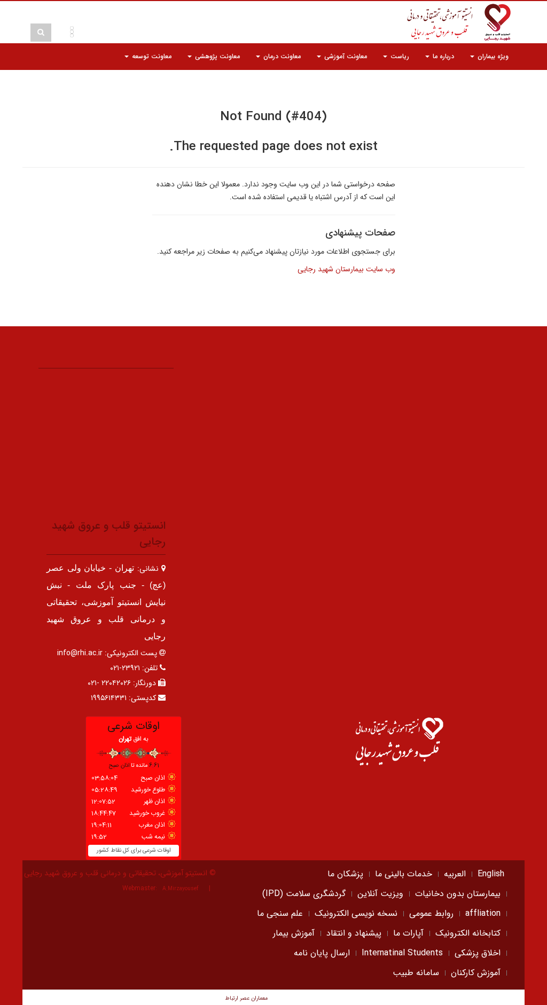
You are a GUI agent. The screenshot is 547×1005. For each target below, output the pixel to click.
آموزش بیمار (294, 933)
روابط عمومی (431, 913)
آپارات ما (408, 933)
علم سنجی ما (280, 913)
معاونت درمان (281, 56)
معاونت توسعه (150, 56)
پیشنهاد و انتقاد (353, 933)
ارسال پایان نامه (322, 953)
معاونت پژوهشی (216, 56)
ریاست (398, 56)
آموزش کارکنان (476, 972)
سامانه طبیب (416, 972)
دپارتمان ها (492, 83)
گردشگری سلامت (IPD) (304, 893)
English (491, 874)
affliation (483, 913)
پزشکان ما (345, 874)
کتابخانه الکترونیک (468, 933)
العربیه (455, 874)
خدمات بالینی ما (403, 874)
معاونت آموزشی (344, 56)
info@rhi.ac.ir (80, 653)
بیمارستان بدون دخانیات (458, 893)
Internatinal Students (402, 953)
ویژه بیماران (492, 56)
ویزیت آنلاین (380, 893)
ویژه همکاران (437, 83)
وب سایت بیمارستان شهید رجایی (346, 269)
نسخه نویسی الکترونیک (356, 913)
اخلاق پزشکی (478, 953)
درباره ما (442, 56)
